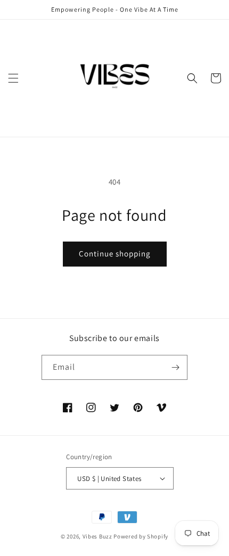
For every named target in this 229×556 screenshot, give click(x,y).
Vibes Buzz (97, 536)
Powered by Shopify (140, 536)
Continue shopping (115, 253)
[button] (13, 78)
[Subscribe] (175, 367)
